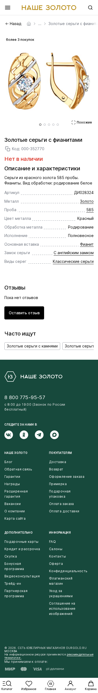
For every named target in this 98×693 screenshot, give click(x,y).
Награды (12, 484)
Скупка (10, 556)
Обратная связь (18, 469)
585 (90, 209)
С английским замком (74, 252)
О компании (14, 511)
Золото (87, 201)
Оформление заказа (66, 477)
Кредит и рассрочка (22, 549)
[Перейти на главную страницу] (49, 7)
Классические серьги (73, 261)
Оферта (56, 564)
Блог (8, 462)
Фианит (87, 244)
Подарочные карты (21, 542)
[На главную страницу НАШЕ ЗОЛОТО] (33, 376)
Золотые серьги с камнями (32, 346)
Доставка (57, 462)
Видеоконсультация (22, 576)
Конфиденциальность (68, 571)
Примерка (58, 484)
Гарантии (12, 477)
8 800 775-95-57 (24, 397)
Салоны (55, 549)
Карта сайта (15, 518)
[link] (29, 23)
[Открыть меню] (7, 7)
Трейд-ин (12, 583)
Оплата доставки (64, 511)
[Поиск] (90, 7)
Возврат (56, 469)
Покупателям (60, 452)
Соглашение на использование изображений (62, 608)
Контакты (57, 556)
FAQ (52, 542)
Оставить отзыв (24, 312)
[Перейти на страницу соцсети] (12, 434)
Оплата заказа (61, 504)
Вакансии (12, 504)
